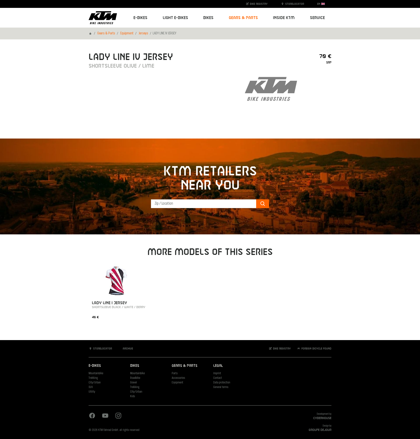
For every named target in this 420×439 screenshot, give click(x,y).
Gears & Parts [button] (243, 17)
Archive (127, 349)
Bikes (134, 365)
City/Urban (95, 382)
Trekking (93, 378)
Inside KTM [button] (284, 17)
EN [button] (319, 4)
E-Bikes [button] (140, 17)
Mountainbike (96, 373)
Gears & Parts (106, 33)
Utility (92, 391)
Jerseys (143, 33)
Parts (175, 373)
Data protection (221, 382)
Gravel (133, 382)
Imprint (217, 373)
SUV (91, 387)
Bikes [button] (208, 17)
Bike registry (258, 4)
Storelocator (294, 4)
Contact (217, 378)
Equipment (126, 33)
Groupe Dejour (320, 430)
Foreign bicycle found (316, 349)
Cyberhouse (322, 418)
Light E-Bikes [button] (175, 17)
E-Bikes (95, 365)
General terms (220, 387)
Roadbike (135, 378)
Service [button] (317, 17)
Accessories (178, 378)
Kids (132, 396)
